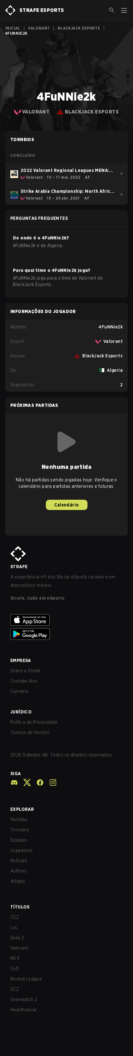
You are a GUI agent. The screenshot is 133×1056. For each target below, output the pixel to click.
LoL (14, 927)
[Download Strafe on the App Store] (66, 620)
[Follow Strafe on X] (24, 782)
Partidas (18, 819)
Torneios (19, 829)
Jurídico (21, 711)
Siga (15, 773)
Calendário (66, 504)
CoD (14, 968)
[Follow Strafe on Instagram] (50, 782)
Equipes (18, 840)
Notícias (18, 860)
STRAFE (18, 566)
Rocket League (26, 978)
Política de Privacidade (33, 722)
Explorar (22, 809)
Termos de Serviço (30, 732)
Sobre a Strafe (25, 670)
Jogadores (21, 850)
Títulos (20, 906)
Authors (18, 870)
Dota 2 (17, 937)
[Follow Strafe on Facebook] (37, 782)
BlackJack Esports (79, 28)
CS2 (14, 917)
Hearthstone (23, 1009)
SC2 (14, 989)
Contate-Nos (23, 681)
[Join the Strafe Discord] (14, 782)
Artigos (18, 881)
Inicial (12, 28)
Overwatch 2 (23, 999)
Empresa (20, 660)
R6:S (15, 958)
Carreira (19, 691)
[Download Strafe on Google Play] (66, 634)
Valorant (39, 28)
